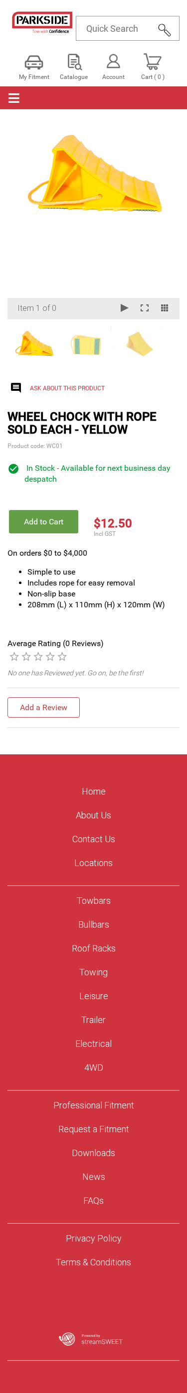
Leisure (93, 996)
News (93, 1177)
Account (113, 76)
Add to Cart (43, 521)
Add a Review (43, 707)
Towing (93, 972)
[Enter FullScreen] (145, 308)
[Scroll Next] (163, 344)
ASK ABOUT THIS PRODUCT (67, 388)
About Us (93, 815)
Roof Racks (94, 948)
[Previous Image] (24, 220)
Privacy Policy (94, 1238)
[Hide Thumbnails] (165, 308)
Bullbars (93, 924)
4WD (93, 1067)
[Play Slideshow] (125, 308)
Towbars (94, 900)
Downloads (93, 1153)
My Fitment (34, 76)
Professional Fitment (93, 1105)
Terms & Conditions (93, 1262)
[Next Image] (163, 220)
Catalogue (74, 76)
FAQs (93, 1200)
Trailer (93, 1020)
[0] (14, 656)
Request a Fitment (93, 1129)
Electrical (93, 1043)
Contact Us (93, 839)
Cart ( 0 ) (153, 76)
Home (94, 791)
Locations (93, 863)
